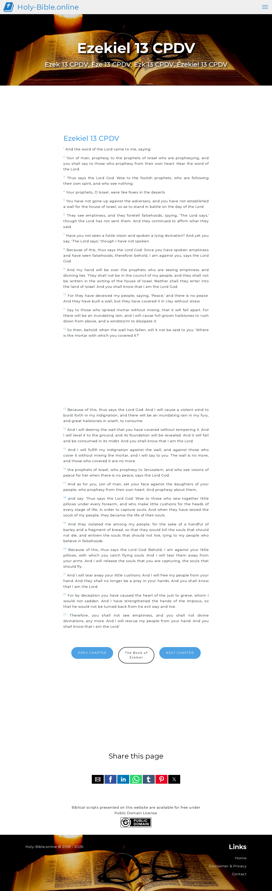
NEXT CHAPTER (180, 653)
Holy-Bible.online (48, 7)
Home (241, 858)
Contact (239, 874)
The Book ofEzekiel (136, 655)
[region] (136, 114)
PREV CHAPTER (92, 653)
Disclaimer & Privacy (228, 866)
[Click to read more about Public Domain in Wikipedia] (136, 826)
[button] (98, 779)
